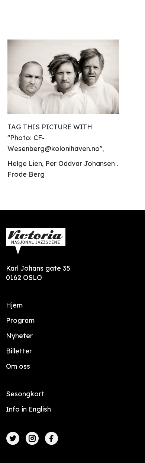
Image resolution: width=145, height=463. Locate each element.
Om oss (18, 366)
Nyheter (19, 335)
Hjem (14, 305)
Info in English (28, 409)
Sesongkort (25, 394)
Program (20, 320)
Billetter (19, 351)
